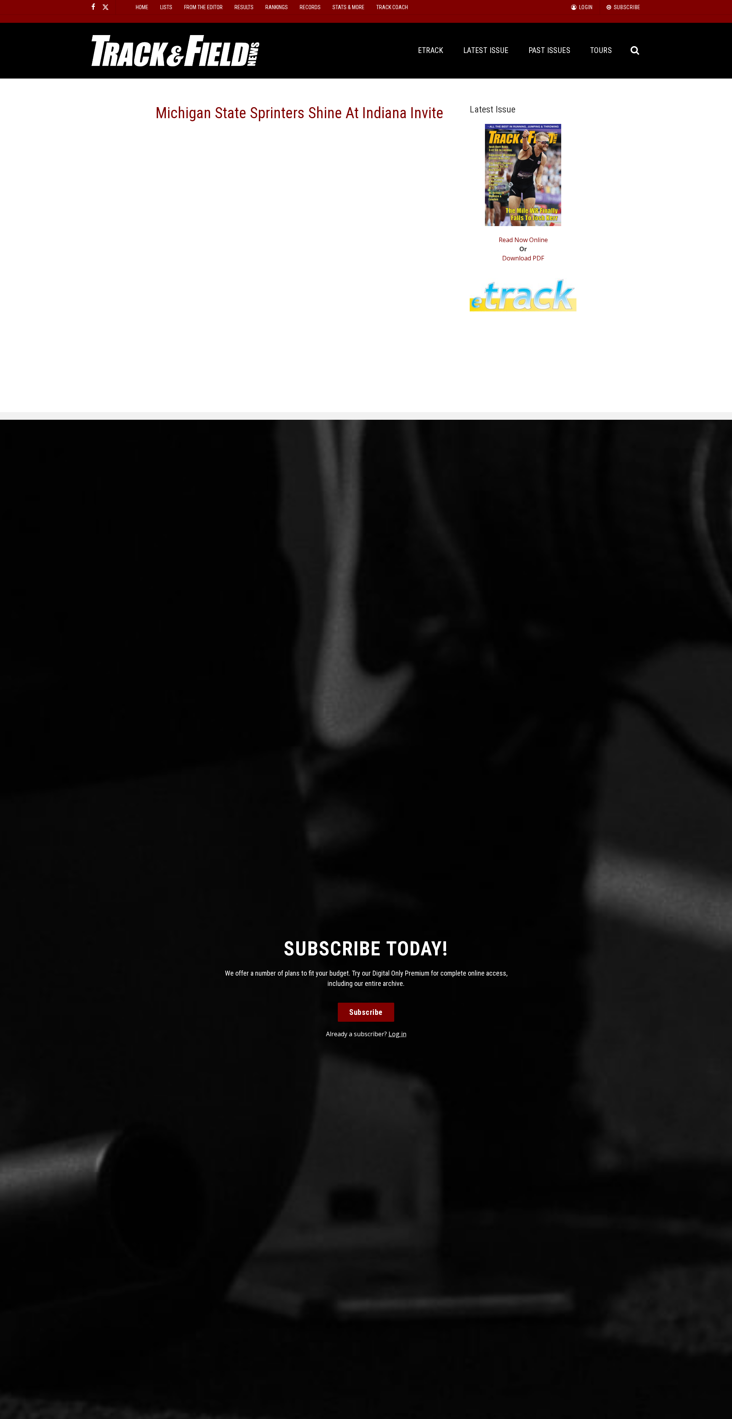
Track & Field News (175, 50)
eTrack (430, 50)
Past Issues (549, 50)
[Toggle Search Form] (635, 50)
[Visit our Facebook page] (93, 7)
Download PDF (523, 258)
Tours (601, 50)
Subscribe (366, 1012)
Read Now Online (523, 240)
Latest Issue (486, 50)
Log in (397, 1034)
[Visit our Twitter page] (105, 7)
